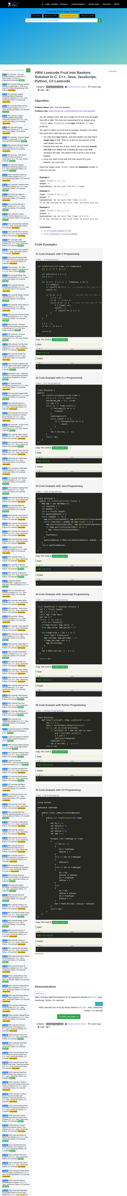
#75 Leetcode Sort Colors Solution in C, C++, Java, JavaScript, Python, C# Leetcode (15, 806)
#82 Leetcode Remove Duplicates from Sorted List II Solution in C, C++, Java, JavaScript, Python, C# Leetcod (15, 868)
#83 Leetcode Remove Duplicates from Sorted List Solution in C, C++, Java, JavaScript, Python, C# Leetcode (15, 878)
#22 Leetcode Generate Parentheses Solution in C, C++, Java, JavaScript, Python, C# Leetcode (15, 288)
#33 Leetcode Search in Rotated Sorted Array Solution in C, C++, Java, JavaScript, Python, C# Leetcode (14, 406)
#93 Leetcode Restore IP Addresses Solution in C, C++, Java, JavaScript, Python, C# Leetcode (15, 969)
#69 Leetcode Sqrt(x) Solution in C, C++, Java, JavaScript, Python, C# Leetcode (15, 747)
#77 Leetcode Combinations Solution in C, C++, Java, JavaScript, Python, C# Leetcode (15, 824)
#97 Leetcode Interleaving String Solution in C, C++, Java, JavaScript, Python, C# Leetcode (14, 1008)
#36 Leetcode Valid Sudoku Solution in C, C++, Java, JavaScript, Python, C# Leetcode (15, 436)
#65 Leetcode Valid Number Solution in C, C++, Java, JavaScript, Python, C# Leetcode (15, 697)
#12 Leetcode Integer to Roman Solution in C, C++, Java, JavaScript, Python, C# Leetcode (13, 197)
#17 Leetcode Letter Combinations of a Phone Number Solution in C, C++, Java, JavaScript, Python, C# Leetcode (15, 242)
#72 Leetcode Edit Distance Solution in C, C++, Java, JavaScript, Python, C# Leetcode (15, 778)
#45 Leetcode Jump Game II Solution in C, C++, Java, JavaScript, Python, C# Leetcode (15, 517)
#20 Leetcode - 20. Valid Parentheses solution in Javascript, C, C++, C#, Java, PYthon (15, 269)
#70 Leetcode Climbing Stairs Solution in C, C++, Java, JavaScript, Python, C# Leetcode (15, 754)
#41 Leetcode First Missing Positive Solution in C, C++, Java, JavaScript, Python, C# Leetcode (14, 481)
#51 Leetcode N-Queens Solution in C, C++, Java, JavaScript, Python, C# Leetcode (15, 567)
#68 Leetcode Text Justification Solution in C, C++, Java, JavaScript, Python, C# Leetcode (15, 722)
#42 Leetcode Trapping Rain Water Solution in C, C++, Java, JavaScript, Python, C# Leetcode (15, 490)
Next (98, 1004)
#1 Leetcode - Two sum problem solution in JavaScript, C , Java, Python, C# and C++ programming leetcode (14, 77)
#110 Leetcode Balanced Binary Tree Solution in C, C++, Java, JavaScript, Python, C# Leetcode (15, 1138)
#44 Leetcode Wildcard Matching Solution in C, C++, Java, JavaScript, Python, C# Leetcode (14, 508)
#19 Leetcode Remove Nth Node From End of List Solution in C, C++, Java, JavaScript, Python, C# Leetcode (15, 260)
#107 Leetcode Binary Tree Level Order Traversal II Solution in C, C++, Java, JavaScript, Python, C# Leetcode (15, 1108)
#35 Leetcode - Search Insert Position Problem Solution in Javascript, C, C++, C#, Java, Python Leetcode (15, 427)
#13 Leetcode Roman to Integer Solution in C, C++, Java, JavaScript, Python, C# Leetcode (13, 207)
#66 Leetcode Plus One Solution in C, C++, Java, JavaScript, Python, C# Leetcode (15, 705)
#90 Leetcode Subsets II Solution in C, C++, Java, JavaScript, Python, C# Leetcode (15, 942)
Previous (41, 993)
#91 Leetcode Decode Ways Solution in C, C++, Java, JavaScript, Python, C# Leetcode (15, 950)
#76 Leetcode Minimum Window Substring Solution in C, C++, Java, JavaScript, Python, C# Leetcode (15, 815)
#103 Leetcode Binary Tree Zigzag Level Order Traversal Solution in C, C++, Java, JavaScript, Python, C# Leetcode (15, 1065)
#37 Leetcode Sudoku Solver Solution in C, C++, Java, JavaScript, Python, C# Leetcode (15, 444)
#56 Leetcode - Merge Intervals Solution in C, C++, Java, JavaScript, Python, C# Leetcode (14, 619)
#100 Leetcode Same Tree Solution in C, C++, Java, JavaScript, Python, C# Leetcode (15, 1036)
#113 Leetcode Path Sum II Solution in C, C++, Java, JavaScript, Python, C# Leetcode (15, 1164)
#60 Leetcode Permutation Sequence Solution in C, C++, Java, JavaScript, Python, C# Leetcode (14, 654)
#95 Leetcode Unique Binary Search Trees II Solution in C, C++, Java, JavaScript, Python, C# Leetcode (15, 988)
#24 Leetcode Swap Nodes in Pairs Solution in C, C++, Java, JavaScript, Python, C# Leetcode (15, 307)
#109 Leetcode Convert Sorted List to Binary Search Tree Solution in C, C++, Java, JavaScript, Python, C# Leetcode (15, 1128)
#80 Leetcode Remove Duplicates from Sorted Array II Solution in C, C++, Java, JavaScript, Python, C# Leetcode (15, 848)
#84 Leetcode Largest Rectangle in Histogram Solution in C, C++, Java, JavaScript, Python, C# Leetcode (15, 888)
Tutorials (64, 4)
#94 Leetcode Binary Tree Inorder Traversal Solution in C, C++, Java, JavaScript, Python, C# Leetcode (15, 978)
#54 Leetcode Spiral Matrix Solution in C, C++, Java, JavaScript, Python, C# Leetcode (15, 602)
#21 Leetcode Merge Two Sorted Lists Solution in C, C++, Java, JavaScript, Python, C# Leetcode (15, 278)
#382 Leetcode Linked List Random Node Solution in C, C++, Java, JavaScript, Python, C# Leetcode (15, 177)
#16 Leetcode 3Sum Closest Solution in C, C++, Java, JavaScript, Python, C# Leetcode (15, 233)
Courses (54, 4)
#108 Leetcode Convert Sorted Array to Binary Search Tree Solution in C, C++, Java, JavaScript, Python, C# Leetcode (15, 1118)
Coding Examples (78, 4)
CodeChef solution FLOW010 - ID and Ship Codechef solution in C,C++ (15, 731)
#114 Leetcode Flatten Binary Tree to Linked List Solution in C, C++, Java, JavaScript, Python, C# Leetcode (15, 1173)
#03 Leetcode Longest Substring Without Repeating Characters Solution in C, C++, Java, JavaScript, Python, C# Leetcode (15, 98)
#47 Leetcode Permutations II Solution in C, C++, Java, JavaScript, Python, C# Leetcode (15, 533)
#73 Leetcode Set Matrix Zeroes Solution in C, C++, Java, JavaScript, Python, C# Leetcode (13, 787)
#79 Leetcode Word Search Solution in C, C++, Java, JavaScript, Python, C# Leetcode (15, 840)
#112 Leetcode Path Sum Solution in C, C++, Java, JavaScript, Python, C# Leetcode (15, 1156)
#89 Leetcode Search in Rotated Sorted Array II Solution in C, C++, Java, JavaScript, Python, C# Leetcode (15, 933)
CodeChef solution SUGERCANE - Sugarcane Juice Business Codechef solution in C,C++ (15, 583)
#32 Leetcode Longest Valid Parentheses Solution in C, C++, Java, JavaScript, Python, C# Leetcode (15, 396)
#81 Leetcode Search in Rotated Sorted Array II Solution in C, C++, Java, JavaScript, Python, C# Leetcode (15, 858)
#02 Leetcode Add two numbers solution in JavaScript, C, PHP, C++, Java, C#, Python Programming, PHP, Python (15, 87)
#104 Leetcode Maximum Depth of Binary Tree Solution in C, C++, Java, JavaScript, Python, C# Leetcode (14, 1075)
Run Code (106, 4)
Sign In (116, 4)
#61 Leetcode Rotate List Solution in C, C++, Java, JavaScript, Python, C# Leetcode (15, 663)
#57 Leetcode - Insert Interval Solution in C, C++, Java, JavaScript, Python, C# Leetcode (15, 628)
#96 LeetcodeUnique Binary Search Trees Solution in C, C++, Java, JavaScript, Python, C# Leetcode (15, 998)
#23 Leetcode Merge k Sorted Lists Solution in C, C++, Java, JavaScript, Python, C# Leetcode (15, 297)
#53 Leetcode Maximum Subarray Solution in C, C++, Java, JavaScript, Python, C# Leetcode (14, 593)
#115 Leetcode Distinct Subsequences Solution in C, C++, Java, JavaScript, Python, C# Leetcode (15, 1183)
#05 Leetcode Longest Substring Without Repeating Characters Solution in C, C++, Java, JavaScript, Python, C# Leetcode (15, 119)
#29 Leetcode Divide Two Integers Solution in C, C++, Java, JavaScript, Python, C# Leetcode (14, 357)
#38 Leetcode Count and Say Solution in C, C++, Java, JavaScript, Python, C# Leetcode (15, 452)
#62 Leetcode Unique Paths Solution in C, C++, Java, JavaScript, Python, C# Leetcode (15, 671)
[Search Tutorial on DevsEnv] (42, 4)
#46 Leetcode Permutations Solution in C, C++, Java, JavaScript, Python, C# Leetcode (15, 525)
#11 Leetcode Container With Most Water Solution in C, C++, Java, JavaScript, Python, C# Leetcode (15, 187)
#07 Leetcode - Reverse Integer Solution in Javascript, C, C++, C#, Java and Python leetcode (15, 139)
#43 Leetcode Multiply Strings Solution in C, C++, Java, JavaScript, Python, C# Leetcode (15, 499)
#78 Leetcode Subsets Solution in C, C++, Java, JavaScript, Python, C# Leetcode (15, 832)
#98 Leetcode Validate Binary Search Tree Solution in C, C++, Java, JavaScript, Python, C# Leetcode (15, 1018)
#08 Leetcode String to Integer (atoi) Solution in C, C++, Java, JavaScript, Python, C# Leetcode (15, 148)
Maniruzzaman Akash (77, 87)
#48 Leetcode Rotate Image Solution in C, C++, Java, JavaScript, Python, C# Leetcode (15, 541)
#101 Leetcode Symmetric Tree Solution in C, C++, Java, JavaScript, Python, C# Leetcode (14, 1045)
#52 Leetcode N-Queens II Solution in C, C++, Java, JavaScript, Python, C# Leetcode (15, 575)
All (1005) (36, 16)
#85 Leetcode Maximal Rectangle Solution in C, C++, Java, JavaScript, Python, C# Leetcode (14, 897)
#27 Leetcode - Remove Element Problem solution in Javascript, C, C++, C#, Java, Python (15, 337)
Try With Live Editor (59, 339)
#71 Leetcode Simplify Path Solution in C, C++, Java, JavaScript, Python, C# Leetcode (15, 770)
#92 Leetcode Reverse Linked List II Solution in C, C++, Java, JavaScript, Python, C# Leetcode (15, 959)
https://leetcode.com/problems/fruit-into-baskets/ (72, 111)
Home (47, 4)
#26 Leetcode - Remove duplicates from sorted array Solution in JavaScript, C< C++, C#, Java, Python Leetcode (15, 327)
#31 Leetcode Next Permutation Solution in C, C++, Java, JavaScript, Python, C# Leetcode (15, 386)
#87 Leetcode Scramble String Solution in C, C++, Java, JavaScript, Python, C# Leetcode (15, 914)
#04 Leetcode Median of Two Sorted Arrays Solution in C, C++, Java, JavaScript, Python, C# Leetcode (15, 108)
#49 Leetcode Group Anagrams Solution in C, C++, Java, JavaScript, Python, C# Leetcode (14, 550)
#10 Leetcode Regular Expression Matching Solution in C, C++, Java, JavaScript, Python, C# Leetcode (14, 167)
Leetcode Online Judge (55, 87)
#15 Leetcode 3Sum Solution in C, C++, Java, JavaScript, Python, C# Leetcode (15, 226)
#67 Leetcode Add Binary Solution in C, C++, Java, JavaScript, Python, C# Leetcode (15, 713)
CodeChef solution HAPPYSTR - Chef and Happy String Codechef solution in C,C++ (15, 762)
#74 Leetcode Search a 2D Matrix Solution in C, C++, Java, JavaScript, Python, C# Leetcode (14, 797)
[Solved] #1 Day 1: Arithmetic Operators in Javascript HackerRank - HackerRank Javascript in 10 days (15, 376)
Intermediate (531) (69, 16)
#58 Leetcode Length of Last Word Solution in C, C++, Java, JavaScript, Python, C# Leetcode (15, 637)
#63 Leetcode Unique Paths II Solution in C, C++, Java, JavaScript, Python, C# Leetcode (15, 679)
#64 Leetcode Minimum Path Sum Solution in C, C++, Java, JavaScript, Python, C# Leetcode (15, 688)
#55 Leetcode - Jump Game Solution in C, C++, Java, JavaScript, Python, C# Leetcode (15, 610)
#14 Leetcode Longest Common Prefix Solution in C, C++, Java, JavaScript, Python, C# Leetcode (15, 217)
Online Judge (94, 4)
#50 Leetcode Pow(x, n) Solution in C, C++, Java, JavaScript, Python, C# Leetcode (15, 559)
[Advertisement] (63, 41)
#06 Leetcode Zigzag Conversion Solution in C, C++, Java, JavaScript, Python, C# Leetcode (15, 130)
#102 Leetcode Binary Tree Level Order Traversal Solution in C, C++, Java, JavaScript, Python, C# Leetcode (15, 1055)
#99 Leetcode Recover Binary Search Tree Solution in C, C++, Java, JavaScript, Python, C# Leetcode (14, 1028)
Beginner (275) (51, 16)
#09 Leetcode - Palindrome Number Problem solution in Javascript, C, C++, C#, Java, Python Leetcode (15, 158)
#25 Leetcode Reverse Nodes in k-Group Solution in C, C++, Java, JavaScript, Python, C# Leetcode (15, 317)
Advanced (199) (87, 16)
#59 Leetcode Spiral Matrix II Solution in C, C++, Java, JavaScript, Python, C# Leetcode (15, 646)
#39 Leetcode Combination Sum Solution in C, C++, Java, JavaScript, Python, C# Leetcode (14, 461)
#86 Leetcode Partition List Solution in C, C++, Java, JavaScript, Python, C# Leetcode (15, 906)
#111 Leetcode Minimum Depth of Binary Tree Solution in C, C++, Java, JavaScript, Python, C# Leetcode (14, 1147)
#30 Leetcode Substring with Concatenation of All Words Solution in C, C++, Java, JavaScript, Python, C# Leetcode (15, 366)
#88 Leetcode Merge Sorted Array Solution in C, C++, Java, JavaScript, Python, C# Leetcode (14, 923)
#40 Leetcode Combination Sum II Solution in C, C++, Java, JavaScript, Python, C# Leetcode (14, 471)
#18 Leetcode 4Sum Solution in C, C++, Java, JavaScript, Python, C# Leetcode (15, 251)
